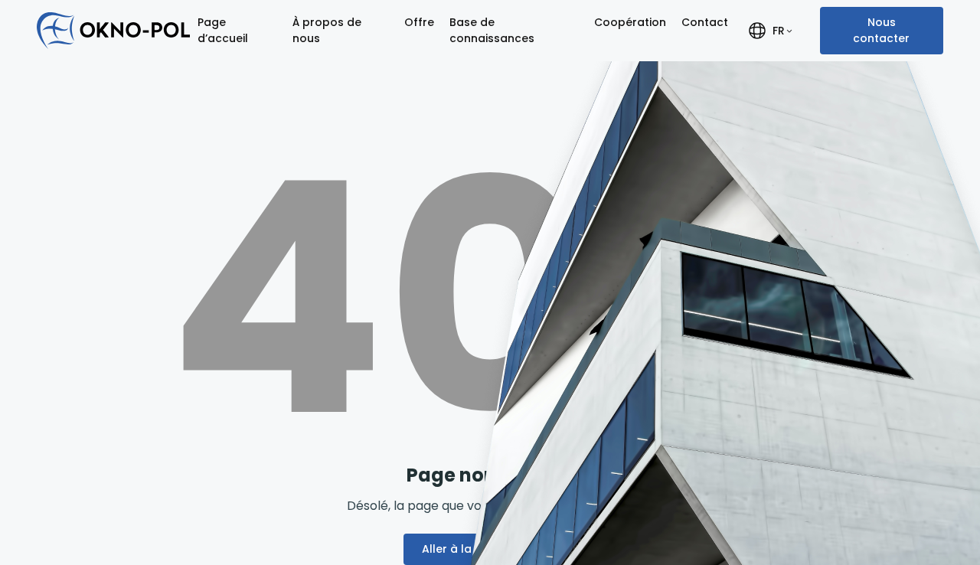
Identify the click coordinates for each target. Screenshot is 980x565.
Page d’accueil (223, 30)
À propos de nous (326, 30)
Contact (704, 22)
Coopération (630, 22)
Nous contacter (881, 30)
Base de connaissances (491, 30)
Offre (419, 22)
